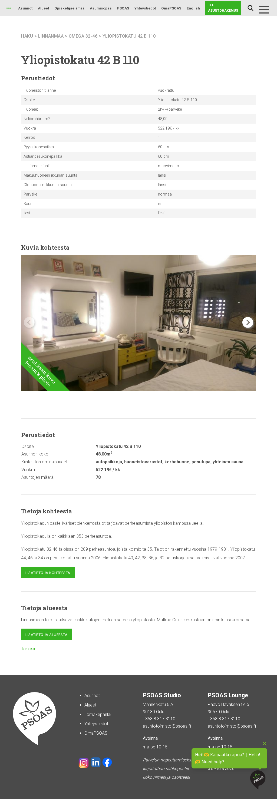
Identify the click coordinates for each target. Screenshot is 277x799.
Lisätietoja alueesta (46, 634)
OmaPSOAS (171, 8)
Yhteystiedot (145, 8)
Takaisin (28, 648)
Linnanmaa (51, 36)
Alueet (43, 8)
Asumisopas (101, 8)
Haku (250, 8)
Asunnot (25, 8)
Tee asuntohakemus (223, 7)
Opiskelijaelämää (69, 8)
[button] (247, 322)
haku (27, 36)
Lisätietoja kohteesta (47, 572)
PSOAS (123, 8)
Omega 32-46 (83, 36)
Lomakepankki (98, 714)
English (193, 8)
